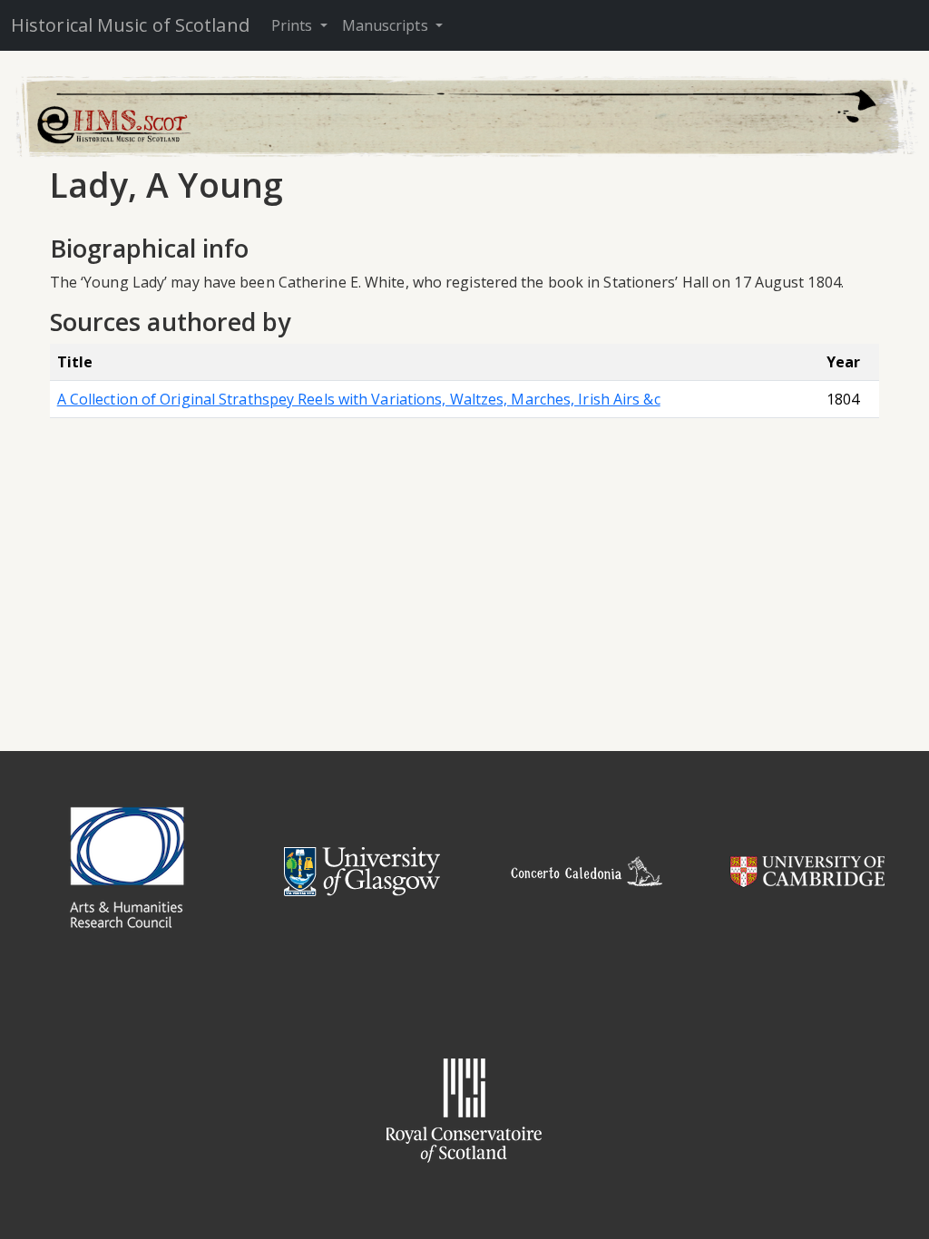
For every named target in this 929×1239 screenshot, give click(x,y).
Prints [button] (294, 25)
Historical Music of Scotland (130, 25)
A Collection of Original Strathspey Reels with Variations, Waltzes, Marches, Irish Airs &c (358, 399)
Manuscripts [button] (387, 25)
